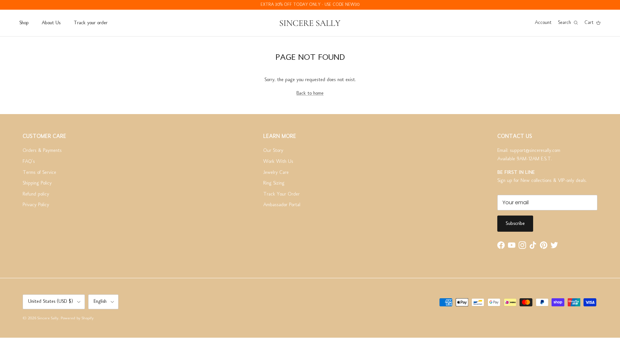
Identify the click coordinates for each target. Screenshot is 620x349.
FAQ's (29, 161)
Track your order (91, 23)
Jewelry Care (276, 172)
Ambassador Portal (281, 204)
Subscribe (515, 223)
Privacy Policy (36, 204)
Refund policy (36, 194)
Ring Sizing (273, 183)
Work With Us (278, 161)
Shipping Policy (37, 183)
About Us (51, 23)
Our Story (273, 150)
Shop (23, 23)
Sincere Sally (47, 318)
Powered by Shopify (77, 318)
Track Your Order (281, 194)
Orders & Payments (42, 150)
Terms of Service (39, 172)
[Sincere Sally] (310, 23)
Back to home (310, 93)
